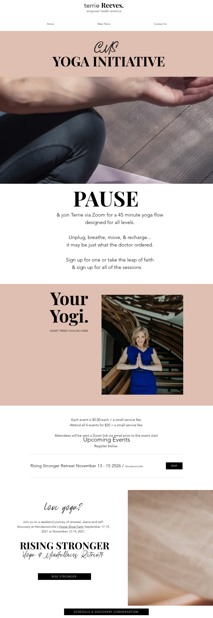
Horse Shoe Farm (71, 527)
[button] (75, 466)
